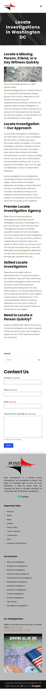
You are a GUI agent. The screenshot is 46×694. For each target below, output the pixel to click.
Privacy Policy (12, 527)
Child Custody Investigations (18, 574)
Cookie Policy (12, 535)
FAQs (9, 539)
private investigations (20, 250)
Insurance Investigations (16, 590)
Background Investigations (17, 566)
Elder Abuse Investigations (17, 582)
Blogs (9, 519)
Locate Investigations (15, 594)
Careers (10, 523)
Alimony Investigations (16, 562)
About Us (10, 511)
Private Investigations (15, 598)
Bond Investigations (13, 90)
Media (9, 515)
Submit (8, 445)
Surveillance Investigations (17, 606)
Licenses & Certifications (16, 543)
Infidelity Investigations (16, 586)
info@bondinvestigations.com (17, 630)
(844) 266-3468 (16, 627)
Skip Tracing (11, 602)
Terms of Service (13, 531)
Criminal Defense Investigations (19, 578)
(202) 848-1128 (21, 325)
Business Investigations (16, 570)
